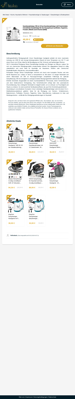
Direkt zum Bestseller (55, 46)
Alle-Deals (6, 14)
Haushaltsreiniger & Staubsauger (39, 14)
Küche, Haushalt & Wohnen (19, 14)
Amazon (25, 36)
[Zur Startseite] (9, 5)
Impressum (29, 397)
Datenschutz (52, 397)
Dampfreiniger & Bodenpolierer (60, 14)
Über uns (21, 397)
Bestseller (39, 4)
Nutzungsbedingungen (40, 397)
